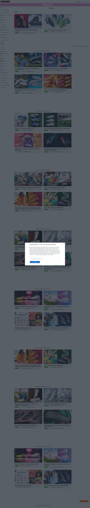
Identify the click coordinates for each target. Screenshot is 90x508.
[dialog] (45, 254)
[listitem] (45, 258)
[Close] (63, 245)
